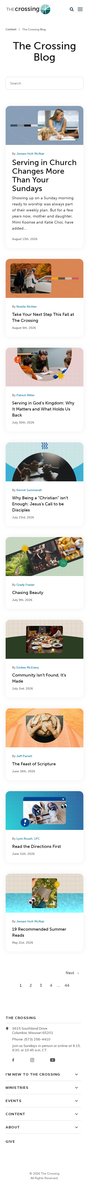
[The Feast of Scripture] (44, 744)
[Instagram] (32, 1060)
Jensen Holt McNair (30, 154)
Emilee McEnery (27, 667)
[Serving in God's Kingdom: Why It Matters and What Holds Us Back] (44, 389)
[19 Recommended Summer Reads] (44, 912)
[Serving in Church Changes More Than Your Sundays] (44, 177)
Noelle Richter (26, 306)
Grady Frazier (25, 585)
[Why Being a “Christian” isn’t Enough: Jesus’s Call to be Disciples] (44, 484)
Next (71, 973)
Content (11, 29)
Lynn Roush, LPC (28, 839)
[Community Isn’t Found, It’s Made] (44, 658)
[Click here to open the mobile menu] (80, 9)
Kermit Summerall (29, 490)
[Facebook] (13, 1060)
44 (67, 985)
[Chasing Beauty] (44, 572)
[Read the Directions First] (44, 827)
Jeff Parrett (24, 756)
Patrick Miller (25, 395)
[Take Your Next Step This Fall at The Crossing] (44, 297)
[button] (72, 9)
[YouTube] (52, 1060)
